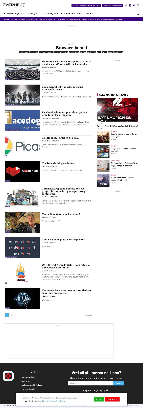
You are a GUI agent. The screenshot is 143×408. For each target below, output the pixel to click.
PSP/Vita (104, 52)
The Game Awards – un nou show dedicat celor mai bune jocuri (66, 292)
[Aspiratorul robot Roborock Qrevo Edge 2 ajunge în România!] (103, 166)
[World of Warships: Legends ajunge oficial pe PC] (103, 180)
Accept (99, 399)
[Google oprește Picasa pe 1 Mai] (22, 145)
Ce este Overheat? (28, 377)
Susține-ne (26, 381)
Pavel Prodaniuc (46, 118)
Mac (61, 52)
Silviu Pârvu (45, 92)
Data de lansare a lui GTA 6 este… (112, 19)
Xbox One (83, 52)
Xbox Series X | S (48, 52)
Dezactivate (112, 399)
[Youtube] (134, 5)
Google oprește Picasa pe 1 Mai (60, 137)
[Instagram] (130, 5)
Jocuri (7, 79)
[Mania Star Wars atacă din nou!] (22, 222)
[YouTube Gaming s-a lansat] (22, 171)
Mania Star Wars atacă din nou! (61, 214)
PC (33, 52)
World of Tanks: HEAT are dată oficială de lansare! (117, 126)
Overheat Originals (11, 104)
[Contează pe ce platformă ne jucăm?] (22, 247)
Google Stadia (118, 52)
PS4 (40, 52)
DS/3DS (110, 52)
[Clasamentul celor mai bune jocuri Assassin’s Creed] (22, 95)
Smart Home (115, 160)
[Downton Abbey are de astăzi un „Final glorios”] (103, 137)
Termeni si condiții (29, 389)
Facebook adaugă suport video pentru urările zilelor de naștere (64, 113)
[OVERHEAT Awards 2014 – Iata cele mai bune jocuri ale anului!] (22, 273)
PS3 (95, 52)
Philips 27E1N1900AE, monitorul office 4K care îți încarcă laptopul (32, 19)
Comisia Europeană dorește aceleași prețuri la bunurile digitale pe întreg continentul (63, 191)
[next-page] (16, 315)
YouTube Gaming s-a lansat (58, 163)
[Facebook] (126, 5)
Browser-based (74, 52)
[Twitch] (138, 5)
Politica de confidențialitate (32, 385)
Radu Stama (45, 67)
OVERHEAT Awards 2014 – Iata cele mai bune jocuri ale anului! (66, 266)
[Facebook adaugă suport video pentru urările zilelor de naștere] (22, 120)
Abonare (118, 383)
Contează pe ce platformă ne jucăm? (63, 239)
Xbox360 (89, 52)
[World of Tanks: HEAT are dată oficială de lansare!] (117, 110)
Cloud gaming (24, 52)
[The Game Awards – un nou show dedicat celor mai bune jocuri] (22, 298)
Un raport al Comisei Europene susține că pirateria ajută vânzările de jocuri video (66, 63)
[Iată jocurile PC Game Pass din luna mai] (103, 151)
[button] (138, 13)
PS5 (37, 52)
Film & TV (114, 131)
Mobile (66, 52)
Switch (56, 52)
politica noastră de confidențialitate (52, 401)
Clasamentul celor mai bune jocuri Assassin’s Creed (62, 88)
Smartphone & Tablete (12, 130)
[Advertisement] (71, 32)
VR (30, 52)
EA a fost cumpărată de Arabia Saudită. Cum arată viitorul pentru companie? (77, 19)
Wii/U (99, 52)
